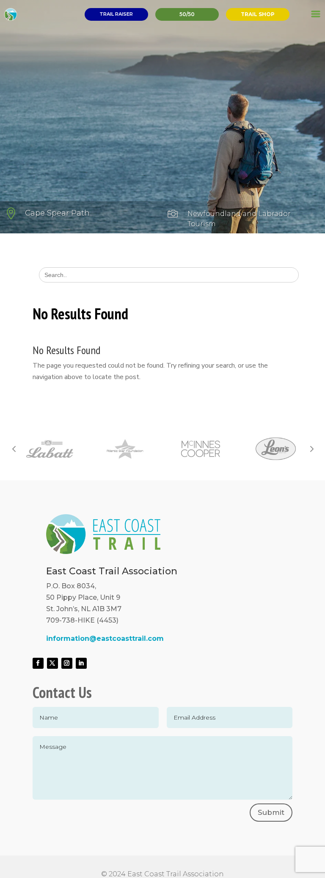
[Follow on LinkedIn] (81, 663)
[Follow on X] (52, 663)
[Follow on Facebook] (38, 663)
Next (311, 448)
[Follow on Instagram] (66, 663)
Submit (271, 812)
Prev (14, 448)
